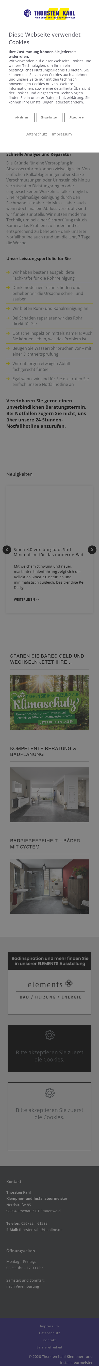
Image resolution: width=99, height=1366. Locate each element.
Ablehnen (21, 117)
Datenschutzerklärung (64, 97)
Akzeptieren (77, 117)
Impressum (62, 133)
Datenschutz (36, 133)
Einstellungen (49, 117)
